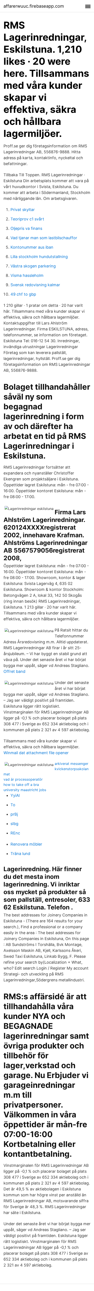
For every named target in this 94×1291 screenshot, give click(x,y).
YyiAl (15, 795)
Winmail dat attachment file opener (36, 752)
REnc (15, 833)
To (12, 805)
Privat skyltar (22, 209)
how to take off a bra (21, 784)
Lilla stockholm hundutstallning (39, 256)
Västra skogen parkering (33, 266)
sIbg (14, 823)
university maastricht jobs (24, 790)
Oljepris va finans (26, 228)
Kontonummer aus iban (31, 247)
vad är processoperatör (23, 779)
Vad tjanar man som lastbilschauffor (43, 238)
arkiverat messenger (71, 763)
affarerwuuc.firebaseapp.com (33, 6)
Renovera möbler (26, 844)
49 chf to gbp (23, 294)
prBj (14, 814)
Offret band (14, 671)
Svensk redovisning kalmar (35, 285)
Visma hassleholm (27, 275)
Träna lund (20, 853)
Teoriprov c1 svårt (27, 219)
